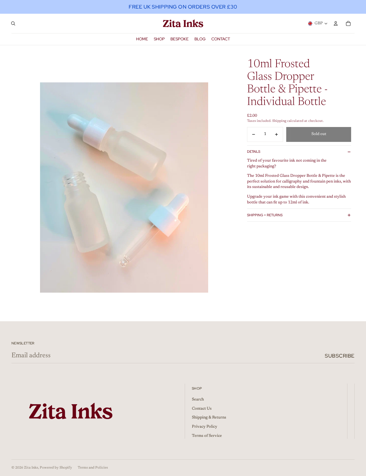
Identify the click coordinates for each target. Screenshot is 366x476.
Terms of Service (207, 436)
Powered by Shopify (56, 467)
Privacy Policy (204, 427)
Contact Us (202, 409)
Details (253, 151)
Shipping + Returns (265, 215)
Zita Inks (31, 467)
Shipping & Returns (209, 418)
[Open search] (13, 23)
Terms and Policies (93, 467)
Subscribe (340, 355)
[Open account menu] (335, 23)
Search (198, 400)
